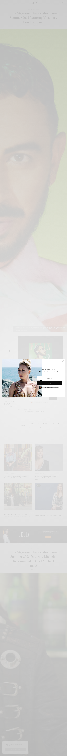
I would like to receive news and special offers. (50, 387)
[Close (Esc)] (63, 362)
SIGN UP (49, 383)
